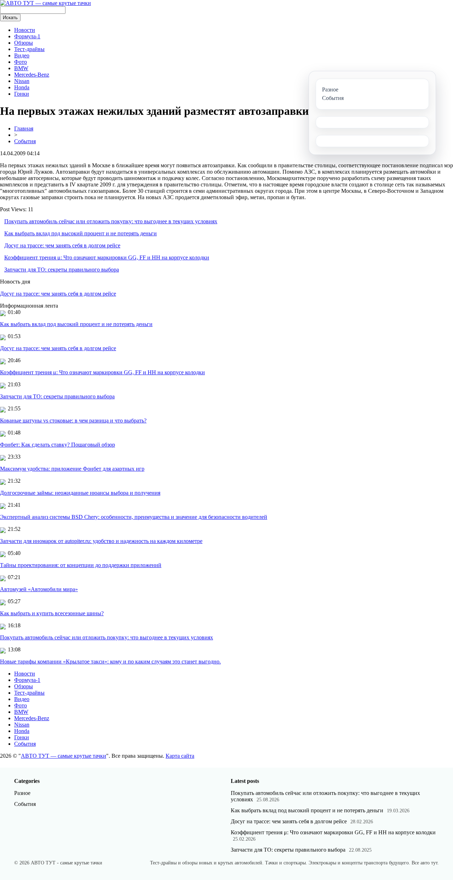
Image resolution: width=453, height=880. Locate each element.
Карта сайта (180, 756)
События (25, 141)
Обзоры (23, 43)
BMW (21, 68)
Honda (21, 87)
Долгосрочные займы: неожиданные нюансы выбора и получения (80, 493)
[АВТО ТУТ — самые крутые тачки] (45, 3)
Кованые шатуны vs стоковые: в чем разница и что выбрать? (73, 420)
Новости (24, 30)
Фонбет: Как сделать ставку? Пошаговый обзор (57, 445)
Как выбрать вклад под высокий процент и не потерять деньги (80, 233)
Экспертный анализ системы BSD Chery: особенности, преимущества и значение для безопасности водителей (133, 517)
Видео (21, 55)
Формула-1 (27, 36)
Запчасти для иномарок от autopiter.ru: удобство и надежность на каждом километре (101, 541)
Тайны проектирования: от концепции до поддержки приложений (80, 565)
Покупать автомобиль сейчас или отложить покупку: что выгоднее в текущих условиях (110, 221)
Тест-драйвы (29, 49)
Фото (20, 62)
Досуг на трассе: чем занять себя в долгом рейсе (62, 245)
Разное (22, 793)
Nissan (21, 81)
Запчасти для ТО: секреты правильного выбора (61, 270)
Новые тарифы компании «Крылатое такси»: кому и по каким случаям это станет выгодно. (110, 661)
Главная (23, 128)
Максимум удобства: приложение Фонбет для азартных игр (72, 469)
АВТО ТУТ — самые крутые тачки (63, 756)
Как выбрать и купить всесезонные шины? (52, 613)
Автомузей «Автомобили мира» (39, 589)
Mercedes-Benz (31, 75)
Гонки (21, 94)
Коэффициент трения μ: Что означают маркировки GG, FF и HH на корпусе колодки (106, 257)
